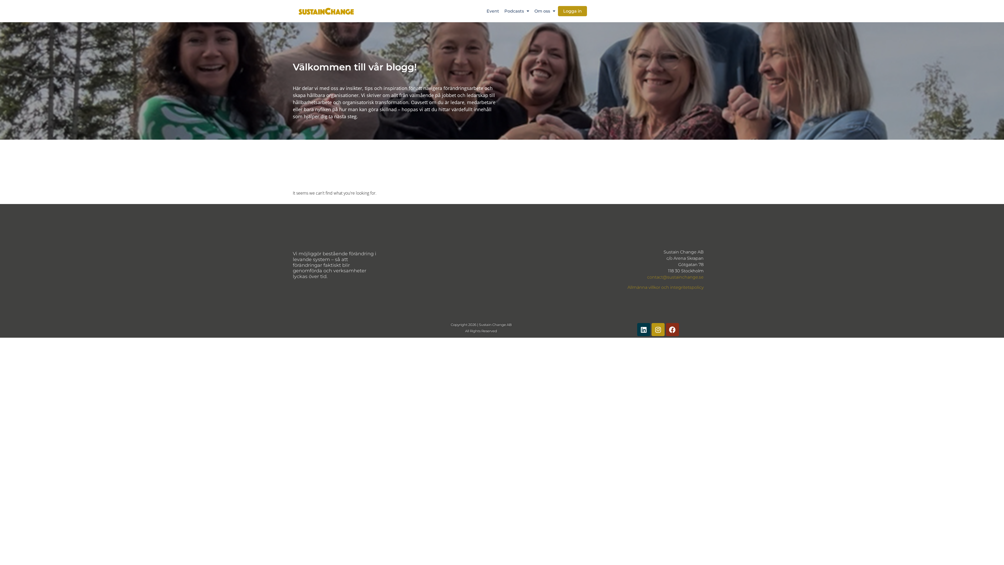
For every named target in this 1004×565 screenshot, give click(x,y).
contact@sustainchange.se (675, 277)
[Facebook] (672, 329)
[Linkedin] (643, 329)
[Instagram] (658, 329)
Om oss (542, 11)
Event (493, 11)
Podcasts (514, 11)
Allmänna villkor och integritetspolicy (666, 287)
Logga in (572, 11)
